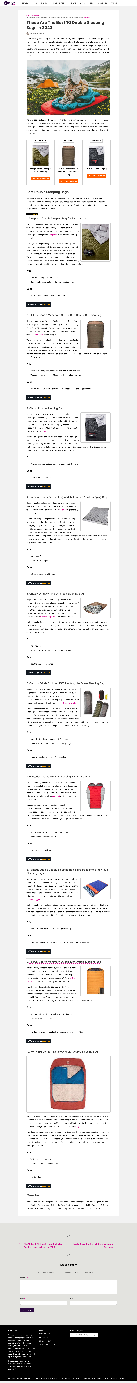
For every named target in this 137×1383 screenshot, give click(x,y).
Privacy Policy (45, 1341)
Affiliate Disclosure (47, 1344)
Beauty (25, 3)
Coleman (63, 510)
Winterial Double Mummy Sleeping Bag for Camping (60, 776)
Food (34, 3)
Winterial (56, 796)
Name (22, 1298)
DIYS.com (9, 3)
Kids (91, 3)
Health (73, 3)
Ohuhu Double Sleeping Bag (96, 169)
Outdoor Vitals (69, 703)
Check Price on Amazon (40, 178)
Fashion (44, 3)
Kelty (77, 1126)
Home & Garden (59, 3)
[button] (68, 1084)
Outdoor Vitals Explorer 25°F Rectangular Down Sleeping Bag (67, 683)
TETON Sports (36, 335)
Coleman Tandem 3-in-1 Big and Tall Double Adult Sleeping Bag (68, 497)
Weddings (115, 3)
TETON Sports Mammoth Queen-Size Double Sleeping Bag (68, 172)
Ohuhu (43, 431)
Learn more (87, 17)
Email (72, 1298)
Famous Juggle (33, 899)
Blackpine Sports (47, 617)
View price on (39, 304)
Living (82, 3)
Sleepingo (52, 235)
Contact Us (43, 1337)
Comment (24, 1277)
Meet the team (44, 1334)
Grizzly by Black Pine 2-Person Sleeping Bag (56, 593)
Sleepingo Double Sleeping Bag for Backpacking (58, 218)
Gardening (102, 3)
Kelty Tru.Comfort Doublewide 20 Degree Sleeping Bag (64, 1051)
